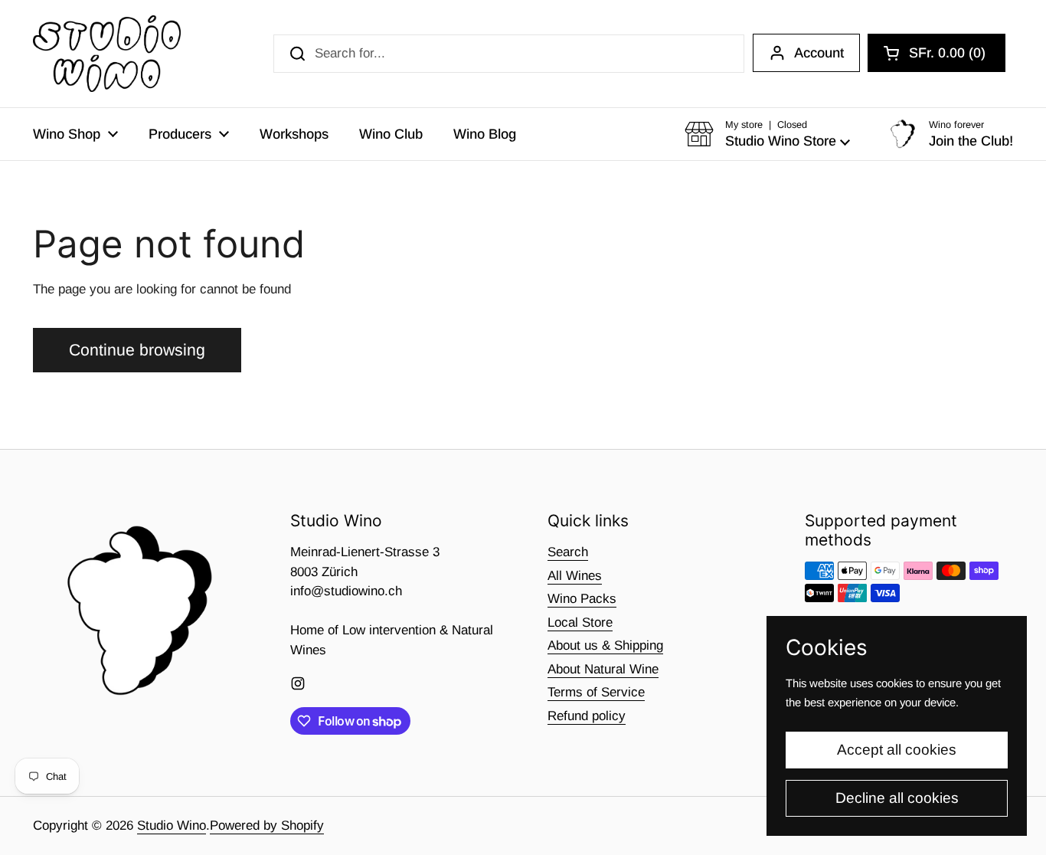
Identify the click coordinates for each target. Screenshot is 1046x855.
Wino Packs (582, 598)
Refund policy (587, 716)
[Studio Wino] (107, 53)
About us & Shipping (605, 645)
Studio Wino (171, 825)
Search (568, 552)
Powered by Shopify (267, 825)
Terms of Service (596, 692)
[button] (936, 53)
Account (819, 53)
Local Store (580, 622)
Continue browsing (137, 350)
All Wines (575, 575)
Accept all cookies (896, 750)
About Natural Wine (603, 669)
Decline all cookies (897, 798)
